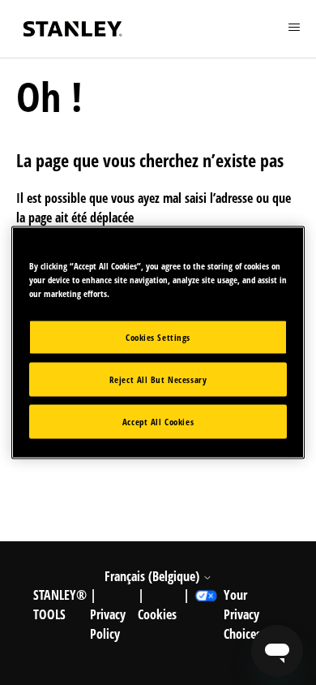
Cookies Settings (158, 337)
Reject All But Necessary (158, 379)
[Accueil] (73, 29)
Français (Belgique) (154, 576)
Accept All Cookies (158, 422)
